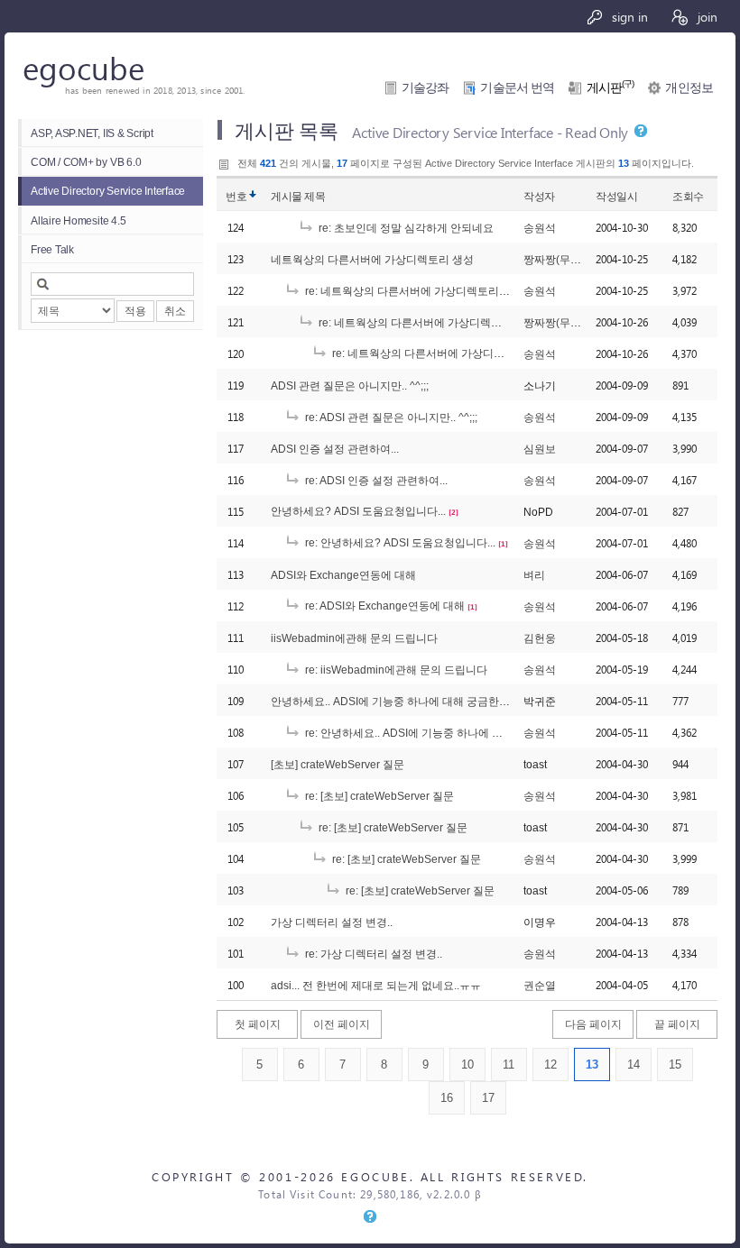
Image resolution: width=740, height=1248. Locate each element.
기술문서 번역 (517, 88)
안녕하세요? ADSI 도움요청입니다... (358, 511)
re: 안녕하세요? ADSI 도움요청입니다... (398, 542)
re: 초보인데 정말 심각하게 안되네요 (405, 228)
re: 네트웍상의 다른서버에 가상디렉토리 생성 (412, 291)
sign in (628, 16)
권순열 (539, 985)
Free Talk (52, 249)
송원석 (539, 228)
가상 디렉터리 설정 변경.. (332, 922)
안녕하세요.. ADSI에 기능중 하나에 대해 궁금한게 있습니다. (415, 701)
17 (488, 1098)
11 (508, 1064)
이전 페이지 (341, 1024)
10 (467, 1064)
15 (675, 1064)
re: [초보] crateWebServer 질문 (378, 796)
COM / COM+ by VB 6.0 (86, 162)
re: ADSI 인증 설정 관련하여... (375, 480)
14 (633, 1064)
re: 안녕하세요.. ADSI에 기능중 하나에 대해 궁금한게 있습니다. (455, 733)
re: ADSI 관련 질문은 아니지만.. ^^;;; (389, 417)
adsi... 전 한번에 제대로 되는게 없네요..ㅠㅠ (376, 985)
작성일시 (616, 196)
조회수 (688, 196)
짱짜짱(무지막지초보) (575, 259)
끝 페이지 (677, 1024)
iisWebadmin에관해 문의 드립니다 (354, 638)
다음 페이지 (593, 1024)
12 (550, 1064)
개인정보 (689, 88)
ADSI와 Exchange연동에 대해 (343, 575)
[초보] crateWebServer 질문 (337, 764)
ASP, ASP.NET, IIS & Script (92, 133)
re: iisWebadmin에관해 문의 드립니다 (394, 669)
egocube (83, 67)
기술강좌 (425, 88)
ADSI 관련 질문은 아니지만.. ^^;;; (350, 385)
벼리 (534, 575)
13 (592, 1064)
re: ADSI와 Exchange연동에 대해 (383, 605)
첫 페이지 (258, 1024)
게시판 (610, 88)
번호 (236, 196)
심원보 (539, 448)
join (705, 16)
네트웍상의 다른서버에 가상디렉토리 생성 (372, 259)
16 (446, 1098)
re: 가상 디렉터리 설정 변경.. (372, 953)
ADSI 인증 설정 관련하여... (335, 448)
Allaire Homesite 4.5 (78, 220)
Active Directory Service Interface (108, 191)
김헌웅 (539, 638)
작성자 (539, 196)
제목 (314, 196)
